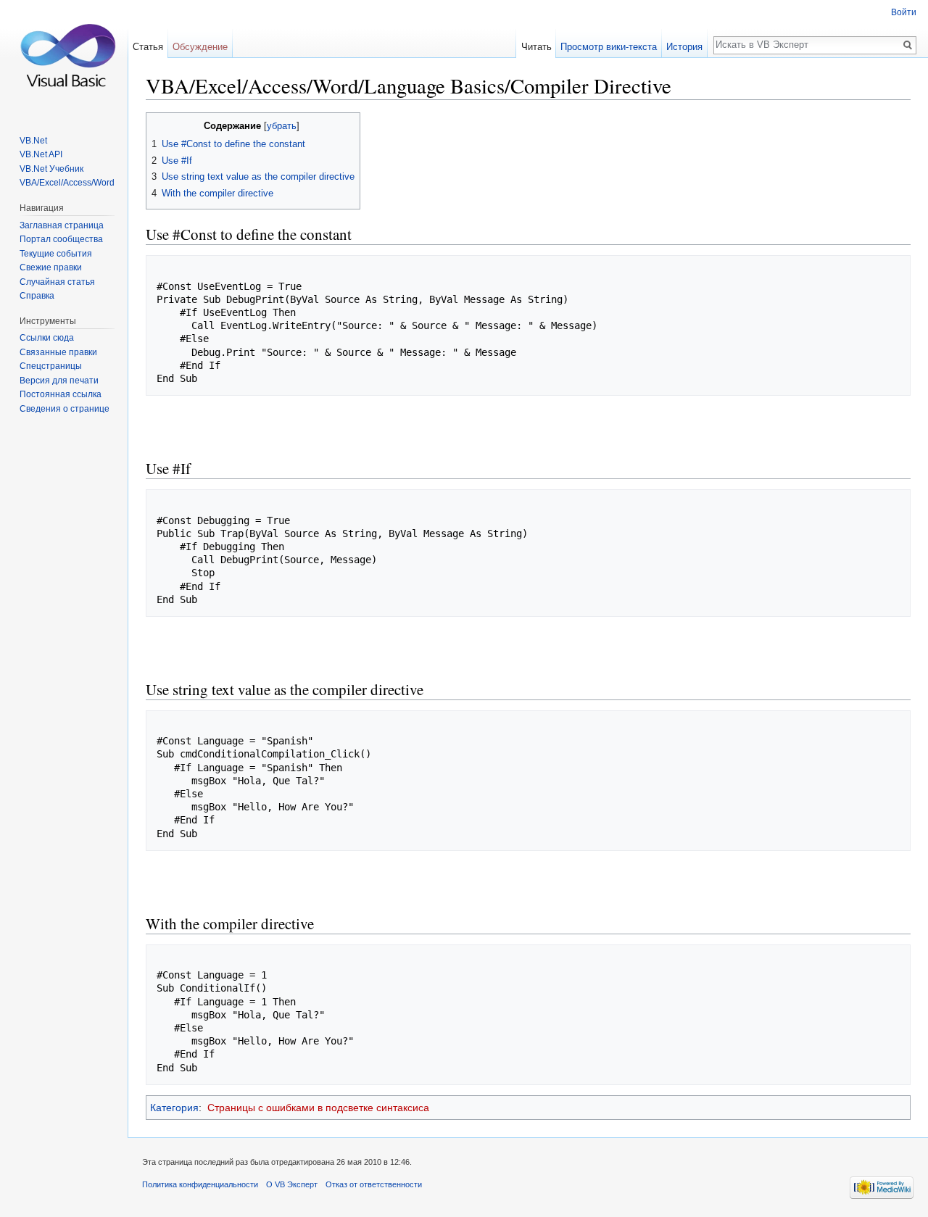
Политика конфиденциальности (200, 1184)
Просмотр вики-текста (608, 46)
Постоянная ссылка (61, 394)
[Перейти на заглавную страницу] (64, 58)
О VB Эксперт (292, 1184)
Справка (37, 296)
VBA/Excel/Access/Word (67, 183)
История (684, 46)
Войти (903, 12)
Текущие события (56, 254)
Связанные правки (58, 352)
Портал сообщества (61, 239)
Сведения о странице (64, 409)
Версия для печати (59, 380)
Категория (174, 1107)
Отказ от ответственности (374, 1184)
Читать (536, 46)
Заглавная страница (62, 225)
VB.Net (33, 141)
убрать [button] (282, 126)
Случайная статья (57, 282)
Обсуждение (200, 46)
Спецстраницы (51, 366)
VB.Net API (41, 154)
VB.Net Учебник (51, 169)
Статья (148, 46)
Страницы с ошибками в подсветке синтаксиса (318, 1107)
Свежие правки (51, 267)
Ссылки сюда (47, 338)
